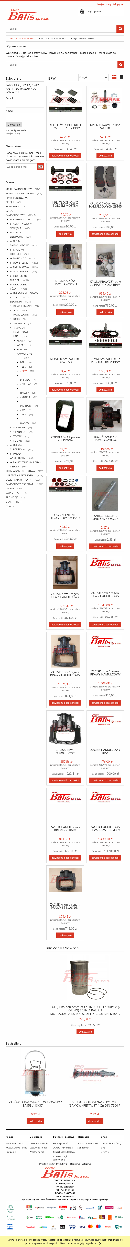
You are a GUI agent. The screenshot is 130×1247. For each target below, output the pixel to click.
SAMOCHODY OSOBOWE (20, 484)
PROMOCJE (12, 497)
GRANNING (19, 431)
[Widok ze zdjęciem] (114, 77)
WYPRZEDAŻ (12, 492)
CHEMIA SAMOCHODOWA (20, 471)
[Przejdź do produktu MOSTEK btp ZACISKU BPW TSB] (65, 338)
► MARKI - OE (18, 258)
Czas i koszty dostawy (64, 1151)
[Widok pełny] (121, 77)
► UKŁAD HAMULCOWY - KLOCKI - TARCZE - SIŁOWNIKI (24, 297)
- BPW (23, 371)
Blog (103, 1147)
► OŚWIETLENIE (19, 262)
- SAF (23, 414)
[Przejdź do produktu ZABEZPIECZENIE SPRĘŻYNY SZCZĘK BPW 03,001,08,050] (105, 494)
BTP (22, 362)
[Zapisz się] (40, 166)
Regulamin (11, 1151)
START (9, 501)
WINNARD (19, 427)
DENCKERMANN (22, 306)
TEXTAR (17, 436)
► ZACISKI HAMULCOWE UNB (21, 332)
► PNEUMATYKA (19, 267)
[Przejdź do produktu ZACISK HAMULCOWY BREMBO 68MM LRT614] (65, 806)
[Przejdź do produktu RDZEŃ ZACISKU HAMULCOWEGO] (105, 416)
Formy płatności (61, 1143)
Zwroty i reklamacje (15, 1143)
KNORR (21, 340)
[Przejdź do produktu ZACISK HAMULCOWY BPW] (105, 729)
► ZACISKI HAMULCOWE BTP (24, 353)
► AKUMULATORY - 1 (22, 219)
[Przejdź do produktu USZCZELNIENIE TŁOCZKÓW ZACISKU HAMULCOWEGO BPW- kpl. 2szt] (65, 494)
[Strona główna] (28, 14)
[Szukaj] (120, 29)
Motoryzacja (12, 206)
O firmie (105, 1151)
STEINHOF (19, 323)
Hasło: (9, 110)
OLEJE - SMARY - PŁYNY (19, 479)
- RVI (22, 410)
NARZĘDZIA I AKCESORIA (20, 475)
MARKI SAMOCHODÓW (19, 189)
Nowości (10, 506)
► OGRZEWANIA (19, 271)
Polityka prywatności (87, 1143)
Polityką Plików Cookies (85, 1239)
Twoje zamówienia (38, 1143)
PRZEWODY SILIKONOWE (20, 193)
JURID (16, 319)
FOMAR (17, 440)
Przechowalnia (36, 1151)
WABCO (21, 345)
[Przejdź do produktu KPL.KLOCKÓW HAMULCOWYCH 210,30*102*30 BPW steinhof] (65, 260)
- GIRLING (25, 384)
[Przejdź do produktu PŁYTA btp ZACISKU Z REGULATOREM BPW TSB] (105, 338)
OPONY (10, 488)
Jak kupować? (83, 1147)
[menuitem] (21, 39)
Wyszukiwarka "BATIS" (17, 1147)
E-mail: (10, 98)
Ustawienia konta (38, 1147)
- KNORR (25, 397)
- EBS (23, 366)
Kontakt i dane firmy (111, 1143)
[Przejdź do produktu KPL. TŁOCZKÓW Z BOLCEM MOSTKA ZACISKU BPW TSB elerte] (65, 182)
